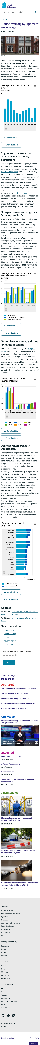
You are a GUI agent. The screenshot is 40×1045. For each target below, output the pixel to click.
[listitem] (2, 679)
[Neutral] (9, 654)
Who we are (5, 972)
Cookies (4, 995)
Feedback (33, 1043)
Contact (3, 966)
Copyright (4, 992)
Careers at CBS (6, 978)
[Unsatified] (7, 654)
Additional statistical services (11, 923)
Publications (5, 929)
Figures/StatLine (7, 910)
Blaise (3, 935)
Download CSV (12, 138)
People (3, 949)
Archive (3, 1004)
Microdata (4, 920)
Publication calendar (8, 1023)
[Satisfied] (12, 654)
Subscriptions (6, 1007)
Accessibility (5, 998)
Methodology (6, 932)
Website (4, 989)
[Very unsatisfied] (4, 654)
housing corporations (12, 645)
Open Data (4, 917)
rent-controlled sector (9, 172)
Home (5, 19)
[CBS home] (11, 4)
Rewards (4, 955)
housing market (10, 641)
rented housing (10, 634)
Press (3, 969)
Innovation (5, 975)
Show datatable (12, 145)
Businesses (5, 946)
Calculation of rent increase (10, 914)
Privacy (3, 952)
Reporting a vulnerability (9, 1001)
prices (6, 637)
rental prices (9, 630)
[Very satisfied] (15, 654)
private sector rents (23, 193)
